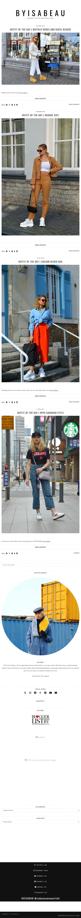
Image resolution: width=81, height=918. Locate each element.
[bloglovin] (40, 693)
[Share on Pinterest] (12, 104)
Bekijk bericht (40, 98)
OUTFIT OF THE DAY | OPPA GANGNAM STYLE (40, 413)
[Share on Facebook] (7, 104)
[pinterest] (45, 693)
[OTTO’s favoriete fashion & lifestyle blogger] (40, 760)
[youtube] (50, 693)
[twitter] (25, 693)
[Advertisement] (40, 783)
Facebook (41, 876)
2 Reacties (76, 553)
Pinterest (41, 881)
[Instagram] (5, 906)
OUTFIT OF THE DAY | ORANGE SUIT (40, 115)
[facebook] (35, 693)
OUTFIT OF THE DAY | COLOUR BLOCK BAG (40, 261)
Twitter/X (41, 865)
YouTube (41, 887)
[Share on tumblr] (14, 104)
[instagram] (30, 693)
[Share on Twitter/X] (9, 104)
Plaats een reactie (74, 104)
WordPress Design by (68, 915)
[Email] (56, 693)
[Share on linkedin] (17, 104)
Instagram (41, 870)
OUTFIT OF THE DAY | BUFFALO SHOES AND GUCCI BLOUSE (40, 29)
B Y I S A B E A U (40, 12)
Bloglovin (41, 892)
